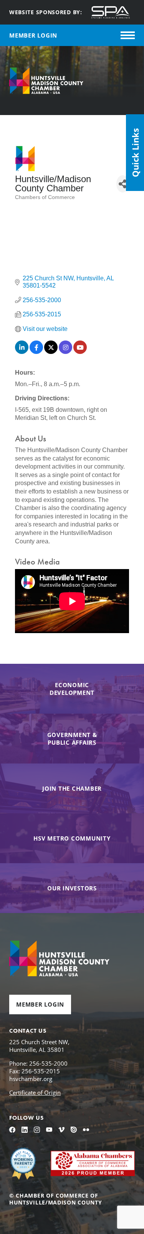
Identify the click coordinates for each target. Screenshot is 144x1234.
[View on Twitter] (51, 352)
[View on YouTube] (80, 352)
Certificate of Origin (35, 1092)
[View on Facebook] (36, 352)
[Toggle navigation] (128, 35)
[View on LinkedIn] (21, 352)
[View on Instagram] (65, 352)
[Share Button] (122, 184)
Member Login (40, 1004)
